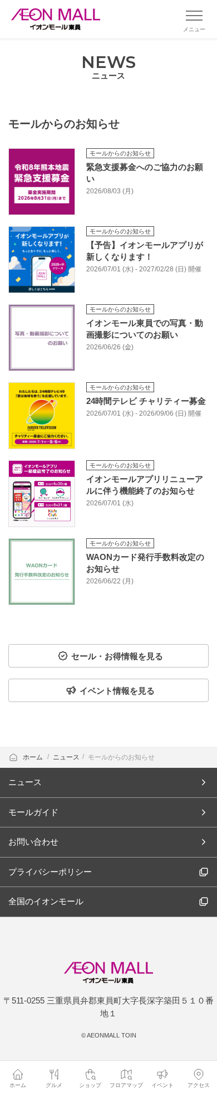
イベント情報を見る (117, 690)
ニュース (66, 757)
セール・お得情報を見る (117, 656)
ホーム (34, 757)
